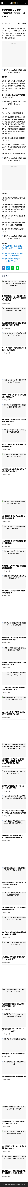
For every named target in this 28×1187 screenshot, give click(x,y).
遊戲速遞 (24, 23)
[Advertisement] (14, 55)
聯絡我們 (23, 1184)
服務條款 (14, 1184)
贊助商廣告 (14, 43)
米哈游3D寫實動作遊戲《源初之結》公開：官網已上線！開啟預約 (12, 248)
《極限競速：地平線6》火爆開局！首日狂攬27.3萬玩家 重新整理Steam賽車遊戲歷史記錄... (14, 761)
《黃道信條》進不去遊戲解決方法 (13, 1054)
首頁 (19, 23)
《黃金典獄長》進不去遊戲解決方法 (14, 1076)
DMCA (18, 1184)
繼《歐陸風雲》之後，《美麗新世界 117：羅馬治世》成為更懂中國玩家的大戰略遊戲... (14, 298)
